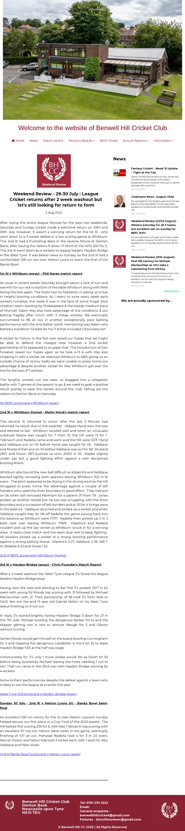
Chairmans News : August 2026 (152, 196)
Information (163, 140)
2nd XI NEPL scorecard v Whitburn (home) (33, 555)
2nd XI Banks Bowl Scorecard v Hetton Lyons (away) (40, 754)
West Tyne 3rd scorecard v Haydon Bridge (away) (38, 694)
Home (19, 140)
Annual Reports (135, 140)
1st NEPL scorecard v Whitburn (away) (29, 403)
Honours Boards (81, 140)
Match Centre (53, 140)
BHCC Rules (108, 140)
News (34, 140)
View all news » (172, 290)
